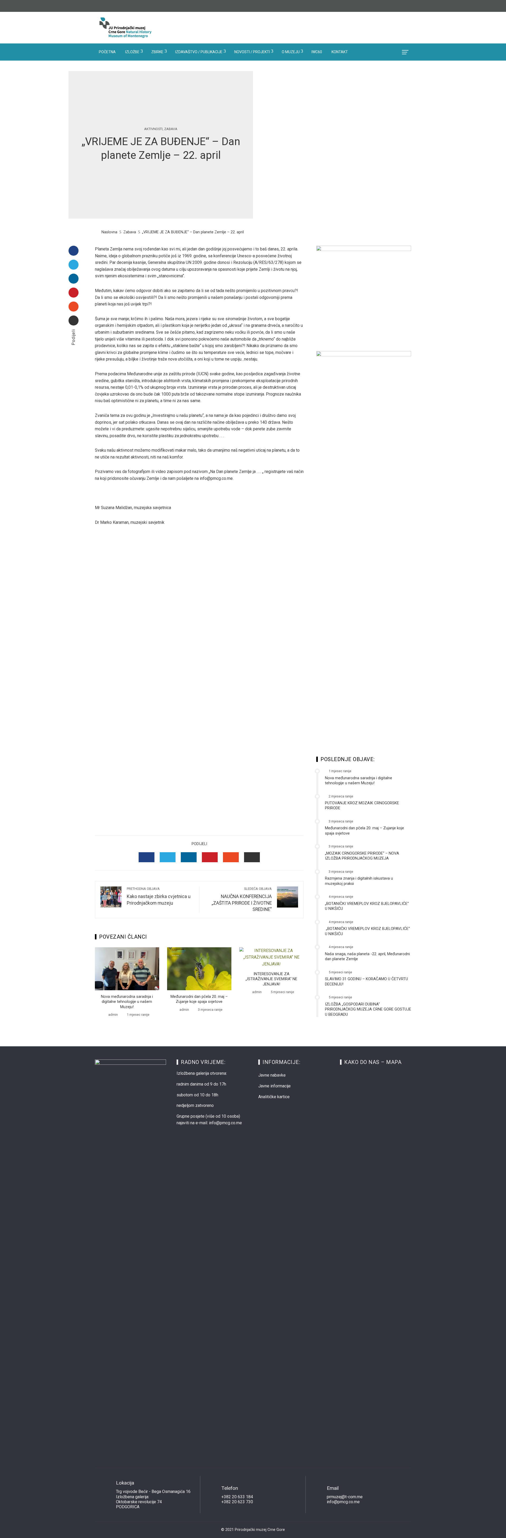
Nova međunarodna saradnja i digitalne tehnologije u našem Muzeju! (127, 1001)
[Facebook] (74, 251)
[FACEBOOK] (146, 857)
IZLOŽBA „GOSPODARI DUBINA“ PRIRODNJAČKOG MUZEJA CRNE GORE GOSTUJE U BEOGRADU (368, 1009)
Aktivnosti (153, 129)
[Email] (74, 321)
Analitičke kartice (274, 1096)
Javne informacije (274, 1085)
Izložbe (132, 52)
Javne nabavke (272, 1075)
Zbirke (157, 52)
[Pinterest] (74, 293)
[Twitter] (74, 265)
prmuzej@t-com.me (345, 1496)
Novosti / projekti (252, 52)
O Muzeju (291, 52)
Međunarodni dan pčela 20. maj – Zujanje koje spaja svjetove (199, 999)
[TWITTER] (168, 857)
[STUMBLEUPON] (231, 857)
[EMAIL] (252, 857)
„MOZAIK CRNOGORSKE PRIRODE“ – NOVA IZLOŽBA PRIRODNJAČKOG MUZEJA (362, 856)
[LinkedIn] (74, 279)
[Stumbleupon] (74, 307)
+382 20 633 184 (237, 1496)
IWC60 (317, 52)
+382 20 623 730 (237, 1501)
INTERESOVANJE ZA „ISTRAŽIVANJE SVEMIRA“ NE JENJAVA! (271, 979)
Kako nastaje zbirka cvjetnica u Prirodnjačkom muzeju (159, 896)
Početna (107, 52)
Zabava (170, 129)
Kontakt (340, 52)
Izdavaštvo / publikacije (198, 52)
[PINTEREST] (210, 857)
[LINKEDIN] (189, 857)
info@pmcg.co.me (343, 1501)
